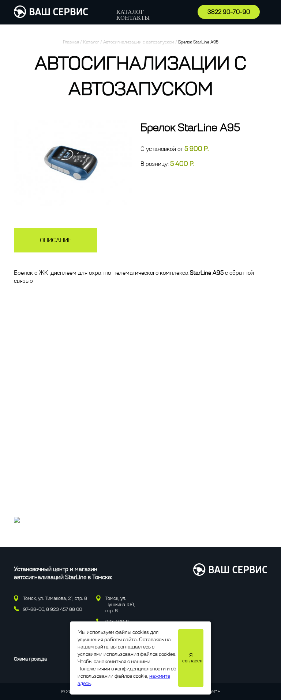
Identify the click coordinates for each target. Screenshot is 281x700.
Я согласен (192, 658)
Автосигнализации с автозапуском (138, 42)
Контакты (133, 18)
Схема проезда (30, 659)
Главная (71, 42)
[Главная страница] (51, 15)
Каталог (130, 12)
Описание (55, 240)
